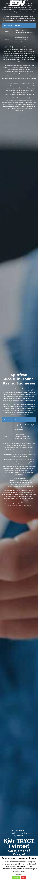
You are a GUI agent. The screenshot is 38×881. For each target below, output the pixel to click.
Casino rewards (22, 98)
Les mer (19, 874)
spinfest (33, 390)
